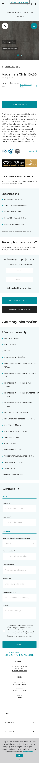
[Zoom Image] (5, 26)
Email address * (8, 564)
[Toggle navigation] (3, 4)
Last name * (6, 517)
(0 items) (35, 4)
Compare (30, 151)
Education (9, 731)
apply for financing (18, 309)
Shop (7, 713)
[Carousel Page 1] (18, 55)
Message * (6, 605)
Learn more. (28, 752)
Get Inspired (10, 722)
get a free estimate (18, 300)
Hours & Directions (19, 671)
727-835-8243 (19, 16)
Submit (19, 644)
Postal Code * (7, 578)
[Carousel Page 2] (21, 55)
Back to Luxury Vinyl (12, 67)
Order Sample (18, 104)
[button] (28, 4)
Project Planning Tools (26, 86)
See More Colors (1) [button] (10, 48)
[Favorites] (31, 4)
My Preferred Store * (9, 592)
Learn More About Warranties (12, 475)
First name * (6, 503)
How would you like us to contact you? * (16, 538)
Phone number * (8, 551)
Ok (19, 755)
